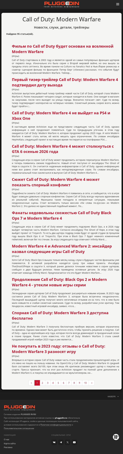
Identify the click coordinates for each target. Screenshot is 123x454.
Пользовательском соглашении (19, 428)
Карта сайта (10, 443)
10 (85, 382)
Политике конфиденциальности (55, 424)
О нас (6, 439)
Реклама (8, 447)
